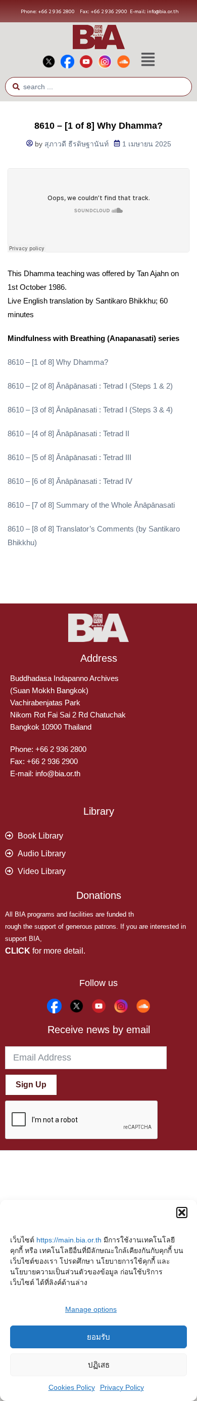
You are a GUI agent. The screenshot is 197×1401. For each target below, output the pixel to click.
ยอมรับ (98, 1337)
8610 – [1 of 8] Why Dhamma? (58, 362)
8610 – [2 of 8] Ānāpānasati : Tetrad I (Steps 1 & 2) (90, 386)
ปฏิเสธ (99, 1364)
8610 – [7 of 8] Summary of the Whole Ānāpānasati (91, 505)
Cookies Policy (71, 1387)
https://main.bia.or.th (69, 1240)
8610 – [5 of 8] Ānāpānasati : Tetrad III (69, 457)
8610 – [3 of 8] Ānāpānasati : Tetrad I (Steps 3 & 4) (90, 409)
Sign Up (31, 1084)
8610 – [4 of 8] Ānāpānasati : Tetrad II (68, 433)
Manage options (91, 1309)
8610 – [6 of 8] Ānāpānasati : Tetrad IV (70, 481)
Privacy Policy (122, 1387)
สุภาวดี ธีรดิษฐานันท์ (76, 144)
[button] (182, 1212)
